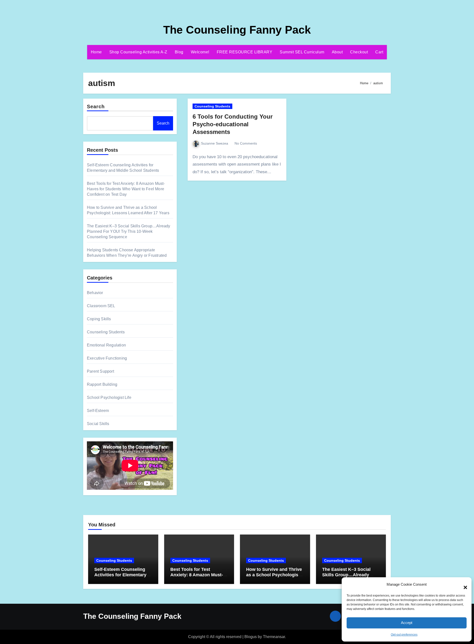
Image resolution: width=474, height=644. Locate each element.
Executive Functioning (107, 358)
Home (96, 52)
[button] (463, 584)
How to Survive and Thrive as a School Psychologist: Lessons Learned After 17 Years (274, 577)
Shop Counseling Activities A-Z (138, 52)
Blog (179, 52)
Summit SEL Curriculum (302, 52)
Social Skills (98, 424)
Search (96, 106)
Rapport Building (102, 384)
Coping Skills (99, 319)
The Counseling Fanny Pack (237, 29)
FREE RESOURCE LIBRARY (245, 52)
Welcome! (200, 52)
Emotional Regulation (106, 345)
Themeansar (274, 637)
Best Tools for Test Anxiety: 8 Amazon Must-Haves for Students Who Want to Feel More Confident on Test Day (126, 188)
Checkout (359, 52)
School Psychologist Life (109, 397)
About (337, 52)
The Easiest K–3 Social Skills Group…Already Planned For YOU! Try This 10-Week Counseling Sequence (128, 231)
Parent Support (100, 371)
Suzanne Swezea (214, 143)
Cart (379, 52)
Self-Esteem (98, 410)
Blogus (250, 637)
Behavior (95, 293)
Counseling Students (106, 332)
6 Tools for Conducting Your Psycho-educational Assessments (233, 124)
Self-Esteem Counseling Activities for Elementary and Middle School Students (120, 577)
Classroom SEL (101, 306)
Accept (406, 623)
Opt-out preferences (404, 634)
